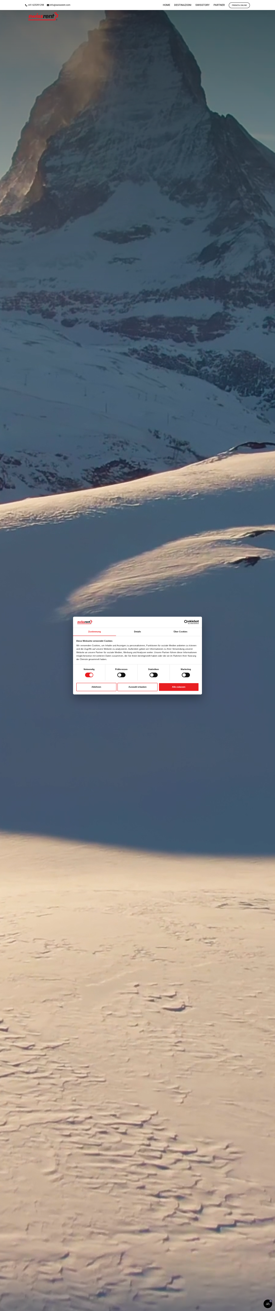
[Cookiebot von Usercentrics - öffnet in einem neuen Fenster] (186, 622)
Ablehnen (96, 687)
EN (256, 3)
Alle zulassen (178, 687)
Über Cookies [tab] (180, 631)
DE (264, 3)
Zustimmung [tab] (94, 631)
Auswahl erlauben (137, 687)
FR (271, 3)
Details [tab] (137, 631)
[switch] (121, 675)
